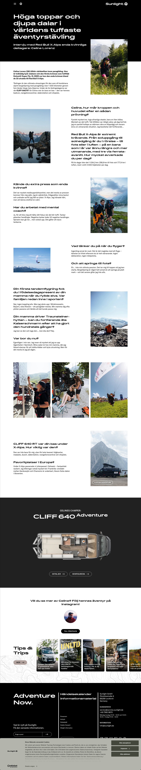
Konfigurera (78, 574)
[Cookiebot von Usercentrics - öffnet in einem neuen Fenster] (12, 766)
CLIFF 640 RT (22, 90)
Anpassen (124, 748)
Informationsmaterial (78, 698)
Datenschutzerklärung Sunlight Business (39, 759)
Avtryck (62, 719)
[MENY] (14, 4)
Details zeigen (30, 766)
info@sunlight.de (107, 725)
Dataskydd (63, 722)
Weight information (66, 728)
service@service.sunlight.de (111, 710)
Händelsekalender (76, 694)
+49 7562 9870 (106, 712)
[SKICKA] (47, 734)
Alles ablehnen (125, 754)
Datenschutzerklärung (95, 756)
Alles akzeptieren (125, 743)
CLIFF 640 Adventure (102, 482)
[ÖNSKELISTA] (20, 4)
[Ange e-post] (27, 735)
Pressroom (63, 716)
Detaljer (56, 574)
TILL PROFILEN (70, 631)
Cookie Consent (65, 725)
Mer (18, 662)
